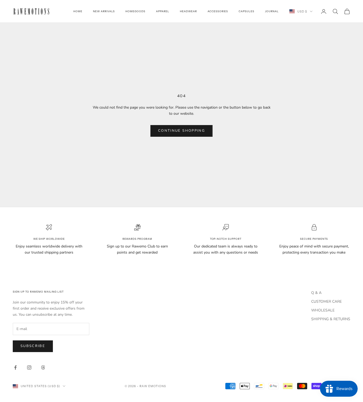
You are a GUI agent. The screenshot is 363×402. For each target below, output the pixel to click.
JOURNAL (272, 11)
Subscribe (32, 346)
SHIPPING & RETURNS (330, 319)
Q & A (316, 292)
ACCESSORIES (218, 11)
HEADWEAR (188, 11)
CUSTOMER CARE (326, 301)
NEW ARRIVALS (104, 11)
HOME (77, 11)
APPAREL (162, 11)
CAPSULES (246, 11)
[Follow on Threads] (43, 367)
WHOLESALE (323, 310)
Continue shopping (181, 130)
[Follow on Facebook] (15, 367)
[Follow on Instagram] (29, 367)
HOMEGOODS (135, 11)
